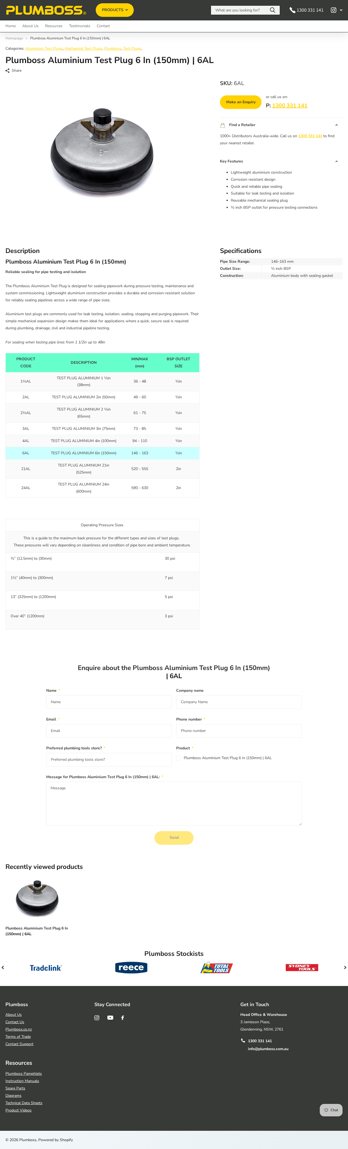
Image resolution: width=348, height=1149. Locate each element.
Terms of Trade (18, 1036)
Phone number (190, 719)
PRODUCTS (113, 9)
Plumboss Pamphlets (23, 1073)
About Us (30, 26)
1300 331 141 (289, 105)
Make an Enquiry (241, 102)
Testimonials (79, 26)
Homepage (14, 38)
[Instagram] (96, 1017)
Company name (190, 690)
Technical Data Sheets (23, 1103)
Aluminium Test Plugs (44, 48)
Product (184, 748)
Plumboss (112, 48)
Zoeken (272, 10)
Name (53, 690)
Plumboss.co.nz (18, 1029)
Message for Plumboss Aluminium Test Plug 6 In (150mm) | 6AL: (104, 776)
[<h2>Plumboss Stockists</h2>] (45, 967)
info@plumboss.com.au (268, 1048)
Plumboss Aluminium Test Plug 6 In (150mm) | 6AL (228, 757)
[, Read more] (337, 10)
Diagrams (13, 1095)
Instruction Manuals (22, 1081)
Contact (103, 26)
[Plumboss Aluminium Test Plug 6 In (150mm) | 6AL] (37, 898)
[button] (2, 967)
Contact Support (19, 1044)
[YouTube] (110, 1018)
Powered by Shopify (55, 1139)
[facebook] (122, 1018)
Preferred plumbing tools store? (75, 748)
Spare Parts (15, 1088)
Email (53, 719)
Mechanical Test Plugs (83, 48)
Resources (54, 26)
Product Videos (18, 1110)
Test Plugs (132, 48)
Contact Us (14, 1022)
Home (10, 26)
